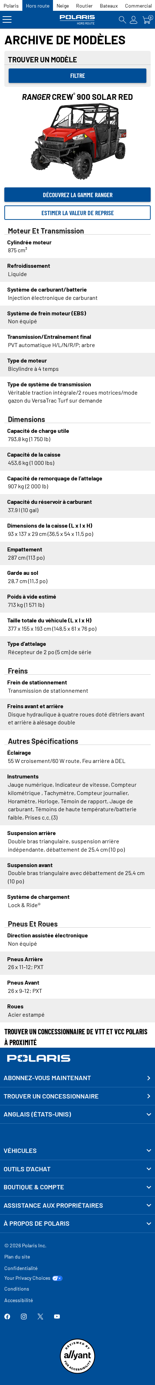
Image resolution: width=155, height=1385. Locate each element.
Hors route (37, 6)
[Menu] (7, 19)
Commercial (138, 6)
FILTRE (77, 75)
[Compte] (134, 19)
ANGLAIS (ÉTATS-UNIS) (37, 1114)
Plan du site (17, 1256)
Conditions (16, 1289)
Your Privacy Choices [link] (27, 1278)
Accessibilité (18, 1300)
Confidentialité (20, 1268)
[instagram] (24, 1317)
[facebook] (7, 1317)
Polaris (11, 6)
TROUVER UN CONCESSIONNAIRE (51, 1096)
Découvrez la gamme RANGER (77, 195)
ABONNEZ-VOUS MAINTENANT (47, 1078)
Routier (84, 6)
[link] (77, 1151)
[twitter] (40, 1317)
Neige (63, 6)
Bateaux (109, 6)
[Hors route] (77, 19)
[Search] (122, 19)
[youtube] (57, 1317)
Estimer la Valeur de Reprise (77, 213)
